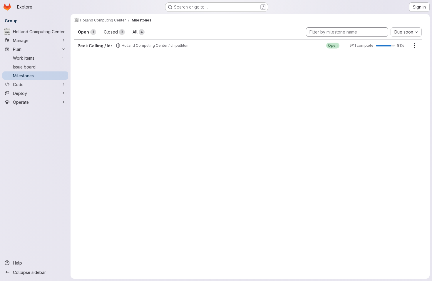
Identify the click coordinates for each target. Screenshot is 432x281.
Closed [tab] (113, 31)
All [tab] (138, 31)
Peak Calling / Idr (95, 45)
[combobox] (406, 32)
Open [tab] (86, 31)
